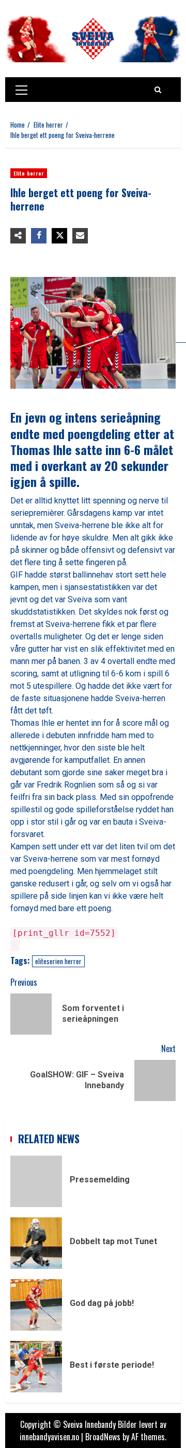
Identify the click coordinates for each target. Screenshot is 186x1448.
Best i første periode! (36, 1366)
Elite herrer (28, 173)
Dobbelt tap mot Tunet (36, 1243)
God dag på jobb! (36, 1305)
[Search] (157, 89)
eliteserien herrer (58, 961)
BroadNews (102, 1436)
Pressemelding (36, 1181)
